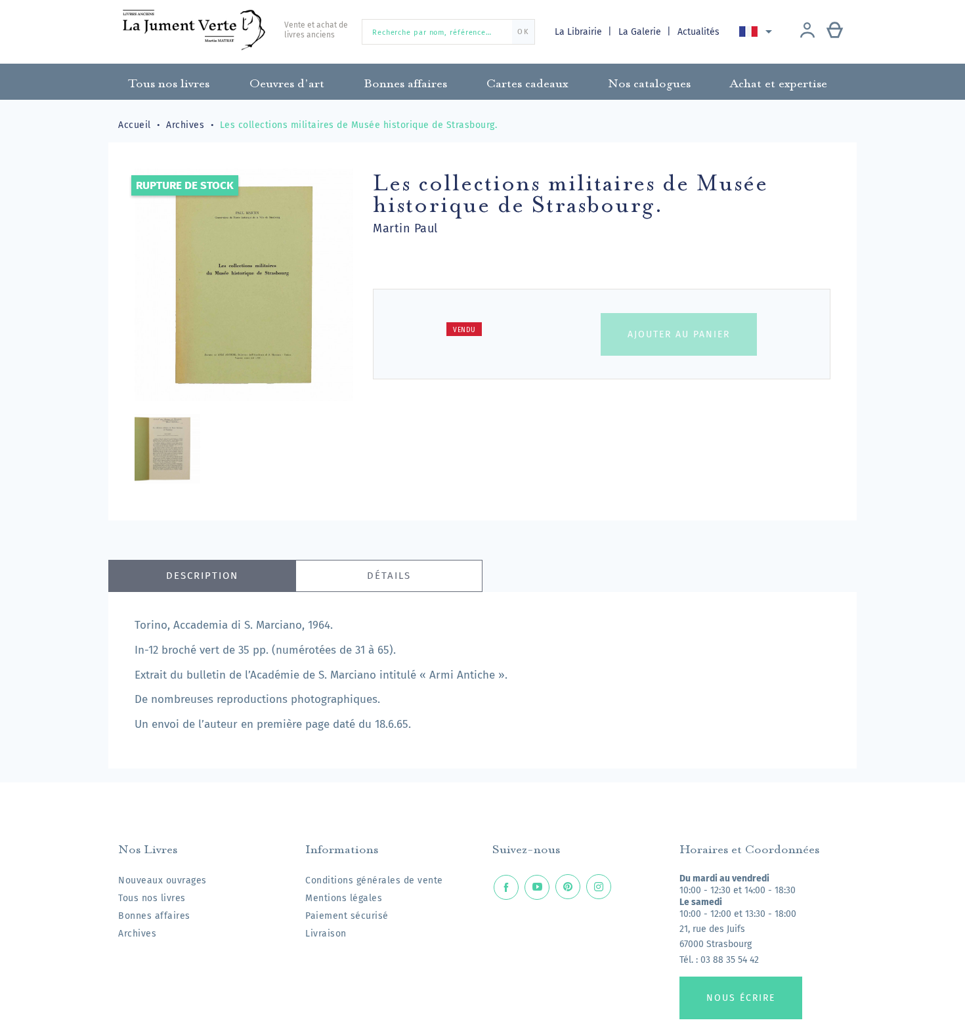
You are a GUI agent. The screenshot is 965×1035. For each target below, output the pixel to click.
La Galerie (641, 31)
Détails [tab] (389, 575)
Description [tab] (202, 575)
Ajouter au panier (679, 334)
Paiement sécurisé (347, 915)
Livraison (326, 933)
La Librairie (580, 31)
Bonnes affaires (154, 915)
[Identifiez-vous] (807, 31)
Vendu (464, 330)
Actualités (698, 31)
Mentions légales (343, 898)
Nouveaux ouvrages (162, 880)
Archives (137, 933)
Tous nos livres (152, 898)
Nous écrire (740, 997)
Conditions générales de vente (374, 880)
